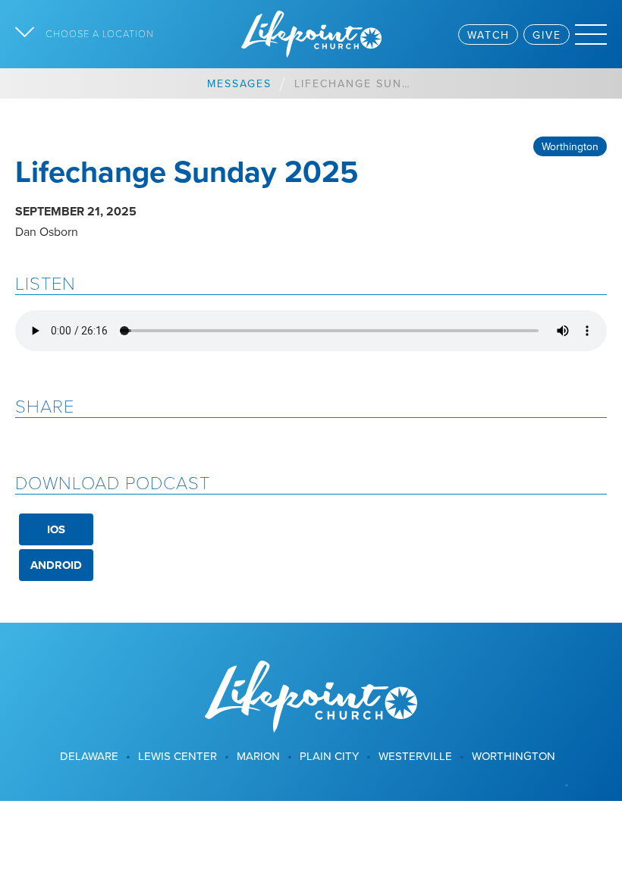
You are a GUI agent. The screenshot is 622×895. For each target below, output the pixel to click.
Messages (239, 83)
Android (56, 565)
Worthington (570, 146)
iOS (56, 529)
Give (546, 34)
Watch (488, 34)
